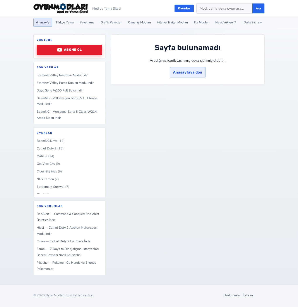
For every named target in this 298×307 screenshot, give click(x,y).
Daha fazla (253, 22)
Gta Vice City (48, 163)
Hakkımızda (232, 295)
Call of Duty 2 (50, 148)
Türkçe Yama (65, 22)
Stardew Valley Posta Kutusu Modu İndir (65, 83)
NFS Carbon (48, 179)
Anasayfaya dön (187, 72)
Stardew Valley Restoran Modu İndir (62, 75)
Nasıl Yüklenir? (225, 22)
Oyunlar (184, 8)
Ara (258, 8)
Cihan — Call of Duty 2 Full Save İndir (63, 241)
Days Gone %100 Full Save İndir (60, 90)
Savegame (87, 22)
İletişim (248, 295)
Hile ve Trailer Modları (172, 22)
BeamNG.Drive (51, 141)
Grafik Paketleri (111, 22)
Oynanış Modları (139, 22)
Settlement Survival (53, 186)
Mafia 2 (45, 156)
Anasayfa (43, 22)
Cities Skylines (49, 171)
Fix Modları (201, 22)
